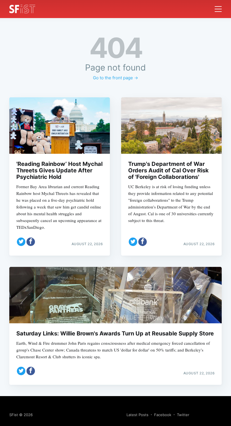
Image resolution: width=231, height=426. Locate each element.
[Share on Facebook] (30, 242)
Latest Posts (137, 414)
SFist (13, 414)
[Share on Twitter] (21, 242)
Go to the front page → (115, 77)
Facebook (162, 414)
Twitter (183, 414)
